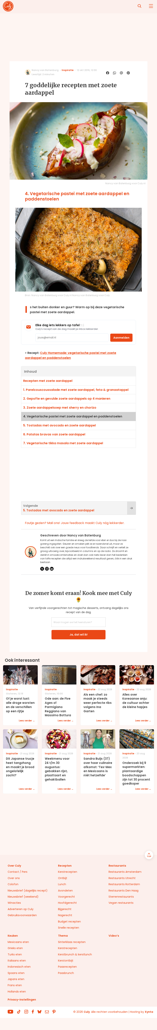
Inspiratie (68, 70)
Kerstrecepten (67, 872)
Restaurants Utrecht (122, 878)
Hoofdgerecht (67, 903)
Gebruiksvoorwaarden (22, 915)
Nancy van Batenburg (45, 70)
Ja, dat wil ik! (78, 634)
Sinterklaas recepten (72, 942)
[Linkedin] (52, 568)
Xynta (149, 1012)
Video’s (114, 936)
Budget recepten (69, 921)
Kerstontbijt (65, 960)
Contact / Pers (17, 872)
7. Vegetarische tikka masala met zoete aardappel (63, 443)
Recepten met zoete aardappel (47, 381)
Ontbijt (62, 878)
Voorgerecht (66, 897)
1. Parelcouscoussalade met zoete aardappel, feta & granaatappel (75, 390)
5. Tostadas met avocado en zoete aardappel (59, 425)
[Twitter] (42, 568)
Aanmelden (121, 338)
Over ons (14, 878)
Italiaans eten (17, 960)
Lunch (62, 884)
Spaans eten (16, 973)
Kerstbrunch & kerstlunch (75, 954)
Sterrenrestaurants (121, 897)
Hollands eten (17, 991)
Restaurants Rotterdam (124, 884)
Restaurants (117, 866)
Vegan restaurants (121, 903)
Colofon (13, 884)
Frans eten (15, 985)
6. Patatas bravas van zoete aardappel (54, 434)
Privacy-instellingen (22, 999)
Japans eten (16, 979)
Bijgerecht (64, 909)
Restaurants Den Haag (123, 890)
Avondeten (65, 890)
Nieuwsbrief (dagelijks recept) (27, 890)
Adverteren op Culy (21, 909)
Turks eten (15, 954)
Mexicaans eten (18, 942)
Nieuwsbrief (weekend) (23, 897)
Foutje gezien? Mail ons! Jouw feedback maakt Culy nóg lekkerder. (74, 523)
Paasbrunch (66, 973)
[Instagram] (47, 568)
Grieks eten (15, 948)
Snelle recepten (68, 928)
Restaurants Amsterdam (125, 872)
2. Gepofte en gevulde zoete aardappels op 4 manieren (66, 398)
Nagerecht (65, 915)
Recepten (65, 866)
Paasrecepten (67, 967)
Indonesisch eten (19, 967)
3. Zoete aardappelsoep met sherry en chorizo (59, 407)
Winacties (14, 903)
